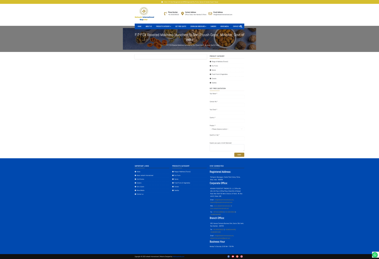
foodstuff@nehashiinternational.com (221, 202)
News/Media (224, 26)
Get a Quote (140, 187)
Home (139, 26)
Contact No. (214, 102)
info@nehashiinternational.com (224, 200)
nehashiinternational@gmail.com (220, 238)
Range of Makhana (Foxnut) (220, 62)
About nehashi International (145, 175)
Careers (213, 26)
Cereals (214, 78)
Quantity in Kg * (214, 135)
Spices (214, 70)
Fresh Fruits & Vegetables (220, 74)
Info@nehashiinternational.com (222, 15)
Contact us (237, 26)
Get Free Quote (180, 26)
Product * (213, 125)
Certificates (140, 179)
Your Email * (213, 110)
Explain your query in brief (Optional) (221, 143)
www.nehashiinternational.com (219, 208)
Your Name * (213, 94)
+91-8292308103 (173, 15)
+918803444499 (215, 214)
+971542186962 (218, 212)
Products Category (163, 26)
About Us (149, 26)
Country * (212, 117)
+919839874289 (215, 232)
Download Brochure (197, 26)
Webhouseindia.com (178, 256)
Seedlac (214, 83)
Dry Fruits (215, 66)
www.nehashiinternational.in (222, 206)
